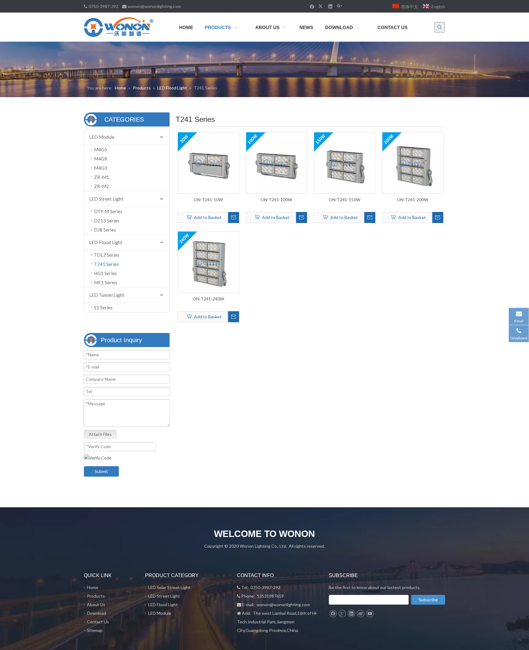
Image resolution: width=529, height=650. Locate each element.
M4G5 (100, 149)
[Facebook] (312, 6)
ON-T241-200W (412, 199)
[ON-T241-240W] (208, 261)
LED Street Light (106, 199)
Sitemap (95, 630)
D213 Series (106, 220)
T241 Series (106, 264)
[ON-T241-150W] (344, 162)
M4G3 (100, 168)
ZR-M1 (101, 177)
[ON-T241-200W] (412, 162)
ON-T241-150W (344, 199)
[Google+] (339, 6)
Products (96, 596)
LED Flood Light (105, 242)
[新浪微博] (360, 614)
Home (92, 587)
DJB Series (105, 229)
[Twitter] (321, 6)
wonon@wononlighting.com (154, 6)
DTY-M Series (108, 211)
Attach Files (100, 434)
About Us (96, 604)
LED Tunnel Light (106, 295)
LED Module (101, 137)
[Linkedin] (330, 6)
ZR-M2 (101, 186)
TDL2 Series (106, 255)
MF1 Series (105, 282)
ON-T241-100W (276, 199)
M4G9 (100, 158)
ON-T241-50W (208, 199)
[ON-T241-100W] (276, 162)
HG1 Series (105, 273)
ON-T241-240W (208, 298)
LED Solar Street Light (169, 587)
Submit (101, 471)
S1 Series (103, 307)
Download (96, 613)
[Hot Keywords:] (439, 27)
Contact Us (98, 621)
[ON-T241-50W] (208, 162)
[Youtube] (369, 614)
